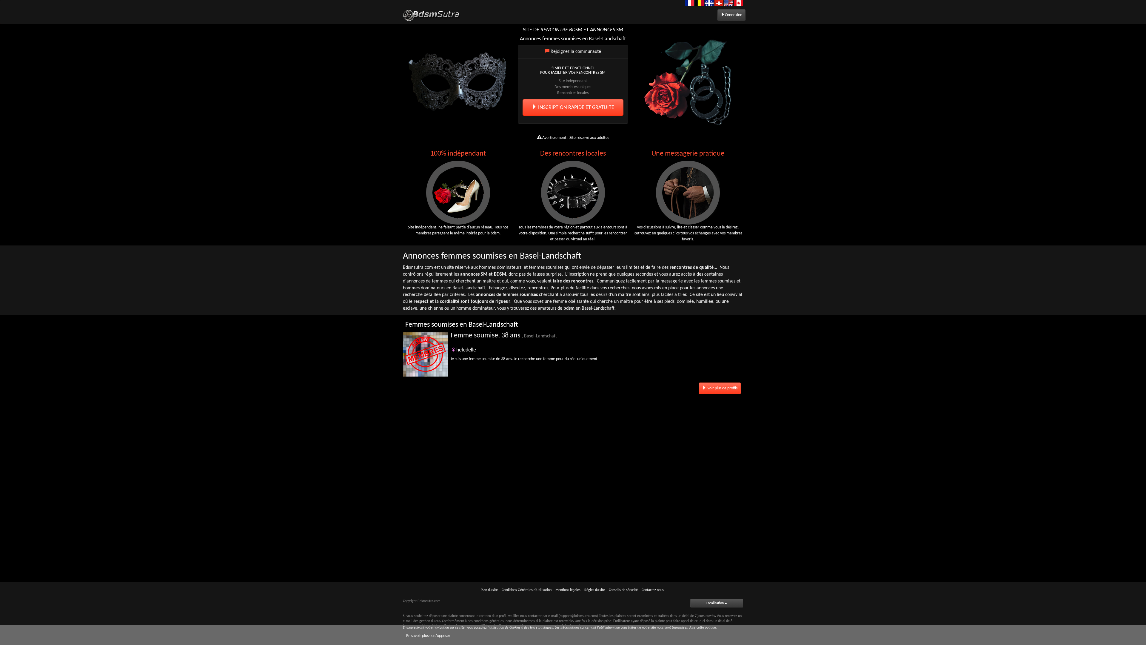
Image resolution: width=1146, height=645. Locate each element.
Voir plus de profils (721, 388)
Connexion (733, 15)
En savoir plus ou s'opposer (428, 636)
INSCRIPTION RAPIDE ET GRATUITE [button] (575, 107)
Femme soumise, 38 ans (504, 335)
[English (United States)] (728, 3)
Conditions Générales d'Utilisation (527, 590)
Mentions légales (567, 590)
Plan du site (489, 590)
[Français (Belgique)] (699, 3)
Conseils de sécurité (623, 590)
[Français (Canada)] (709, 3)
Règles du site (594, 590)
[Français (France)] (689, 3)
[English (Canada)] (738, 3)
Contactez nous (653, 590)
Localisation (715, 603)
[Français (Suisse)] (718, 3)
